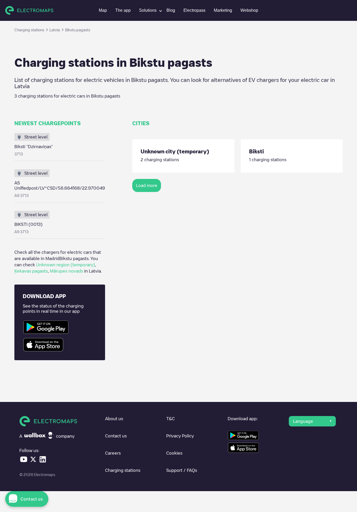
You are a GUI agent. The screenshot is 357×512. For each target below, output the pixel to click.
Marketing (223, 10)
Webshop (249, 10)
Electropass (194, 10)
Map (103, 10)
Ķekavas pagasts (31, 271)
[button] (148, 10)
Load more (146, 185)
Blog (170, 10)
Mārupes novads (66, 271)
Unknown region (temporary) (65, 265)
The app (123, 10)
